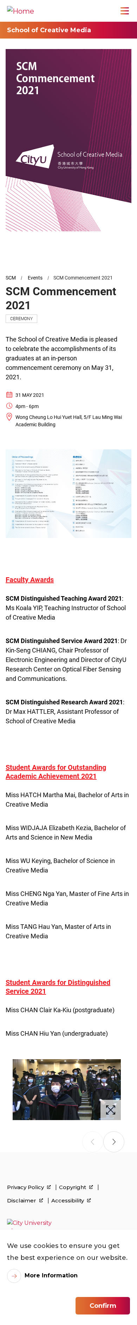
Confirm (103, 1306)
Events (35, 278)
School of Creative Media (49, 30)
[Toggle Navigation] (124, 11)
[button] (113, 1141)
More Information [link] (51, 1275)
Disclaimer (22, 1200)
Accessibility (68, 1200)
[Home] (20, 10)
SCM (11, 278)
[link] (68, 1227)
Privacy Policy (26, 1187)
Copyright (73, 1187)
